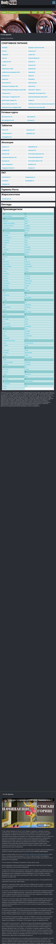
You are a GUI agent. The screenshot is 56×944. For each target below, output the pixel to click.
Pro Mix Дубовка (9, 38)
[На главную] (9, 2)
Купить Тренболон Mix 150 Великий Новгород (37, 854)
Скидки (34, 12)
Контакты (48, 12)
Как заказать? (12, 12)
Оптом (41, 12)
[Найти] (53, 6)
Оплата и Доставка (24, 12)
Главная (4, 12)
